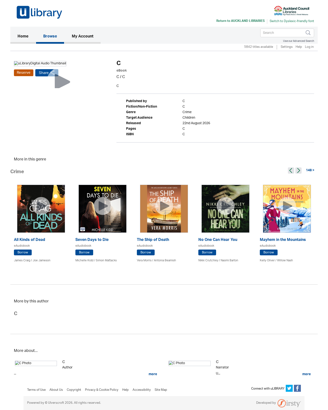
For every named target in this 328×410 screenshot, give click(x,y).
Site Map (161, 390)
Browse (50, 37)
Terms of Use (36, 390)
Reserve (23, 72)
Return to (240, 21)
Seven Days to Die (92, 240)
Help (299, 47)
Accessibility (142, 390)
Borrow (23, 253)
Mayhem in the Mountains (283, 240)
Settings (287, 47)
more (152, 374)
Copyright (74, 390)
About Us (56, 390)
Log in (309, 47)
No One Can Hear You (217, 240)
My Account (82, 37)
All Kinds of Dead (29, 240)
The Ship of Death (153, 240)
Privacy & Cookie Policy (101, 390)
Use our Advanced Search (298, 41)
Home (27, 37)
